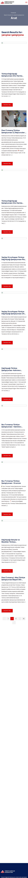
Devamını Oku (7, 105)
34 (23, 618)
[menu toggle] (26, 2)
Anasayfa (13, 12)
